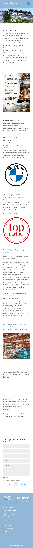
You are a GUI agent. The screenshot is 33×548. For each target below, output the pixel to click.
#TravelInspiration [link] (21, 329)
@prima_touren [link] (8, 322)
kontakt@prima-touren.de (12, 517)
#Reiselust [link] (24, 327)
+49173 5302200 (8, 514)
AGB (5, 532)
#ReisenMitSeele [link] (8, 324)
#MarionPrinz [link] (19, 324)
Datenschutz (8, 528)
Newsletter (8, 535)
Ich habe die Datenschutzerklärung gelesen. (12, 480)
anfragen (24, 484)
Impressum (8, 525)
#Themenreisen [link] (15, 327)
